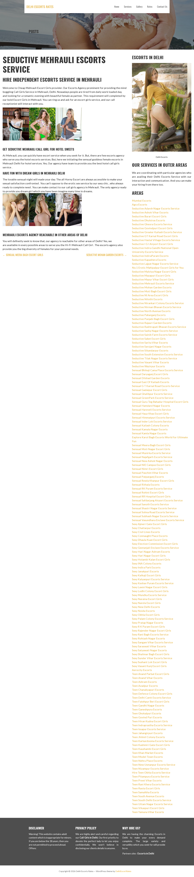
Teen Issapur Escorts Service (149, 729)
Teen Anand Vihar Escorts (147, 677)
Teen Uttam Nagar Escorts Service (152, 804)
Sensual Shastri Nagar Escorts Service (154, 508)
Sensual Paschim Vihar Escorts (150, 472)
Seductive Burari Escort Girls (149, 216)
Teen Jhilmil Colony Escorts (148, 737)
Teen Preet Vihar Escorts (147, 780)
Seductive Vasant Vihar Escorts (150, 362)
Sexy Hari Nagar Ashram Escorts (151, 551)
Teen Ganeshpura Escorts (147, 709)
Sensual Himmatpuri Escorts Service (153, 417)
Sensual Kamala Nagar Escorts (150, 429)
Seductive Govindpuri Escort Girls (152, 228)
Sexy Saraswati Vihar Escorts (149, 646)
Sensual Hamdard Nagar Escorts (151, 405)
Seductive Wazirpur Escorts (148, 366)
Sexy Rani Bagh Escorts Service (150, 634)
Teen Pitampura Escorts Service (150, 776)
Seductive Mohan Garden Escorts (152, 287)
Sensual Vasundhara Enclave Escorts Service (158, 520)
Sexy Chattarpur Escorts (146, 527)
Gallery (139, 6)
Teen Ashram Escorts (144, 681)
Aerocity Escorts (142, 669)
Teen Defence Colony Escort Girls (152, 693)
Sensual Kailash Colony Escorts (150, 425)
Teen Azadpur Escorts (145, 685)
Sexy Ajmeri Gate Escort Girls (149, 524)
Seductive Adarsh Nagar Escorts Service (155, 208)
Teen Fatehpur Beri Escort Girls (150, 701)
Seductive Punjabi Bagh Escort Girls (153, 318)
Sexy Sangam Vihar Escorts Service (152, 642)
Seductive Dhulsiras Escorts (148, 220)
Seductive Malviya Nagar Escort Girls (154, 271)
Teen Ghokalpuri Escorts (146, 713)
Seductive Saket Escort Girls (149, 338)
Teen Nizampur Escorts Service (150, 768)
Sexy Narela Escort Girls (146, 602)
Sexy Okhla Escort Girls (146, 614)
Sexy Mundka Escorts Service (149, 595)
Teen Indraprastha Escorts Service (152, 725)
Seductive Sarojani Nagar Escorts (151, 346)
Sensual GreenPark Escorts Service (152, 397)
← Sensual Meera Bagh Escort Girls (23, 255)
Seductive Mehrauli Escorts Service (153, 283)
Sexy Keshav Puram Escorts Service (153, 583)
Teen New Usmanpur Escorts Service (153, 764)
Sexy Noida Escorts (143, 610)
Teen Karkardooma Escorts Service (152, 740)
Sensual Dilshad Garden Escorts (151, 378)
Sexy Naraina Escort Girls (147, 598)
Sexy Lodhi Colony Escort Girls (150, 591)
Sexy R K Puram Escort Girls (148, 626)
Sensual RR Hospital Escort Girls (151, 496)
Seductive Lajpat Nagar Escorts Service (155, 263)
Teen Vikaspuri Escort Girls (148, 808)
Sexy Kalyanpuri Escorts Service (151, 579)
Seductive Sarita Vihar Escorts (150, 342)
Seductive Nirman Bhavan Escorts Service (156, 307)
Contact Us (162, 6)
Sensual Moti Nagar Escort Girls (151, 449)
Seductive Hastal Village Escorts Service (156, 240)
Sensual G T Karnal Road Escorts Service (156, 385)
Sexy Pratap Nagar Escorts (147, 622)
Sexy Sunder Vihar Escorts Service (152, 658)
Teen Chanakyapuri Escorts (148, 689)
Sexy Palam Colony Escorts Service (152, 618)
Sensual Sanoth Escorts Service (150, 504)
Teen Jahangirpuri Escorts (147, 733)
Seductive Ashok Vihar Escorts (150, 212)
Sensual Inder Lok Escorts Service (152, 421)
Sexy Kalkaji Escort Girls (146, 575)
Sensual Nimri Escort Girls (147, 468)
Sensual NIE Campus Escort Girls (151, 464)
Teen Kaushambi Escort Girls (149, 748)
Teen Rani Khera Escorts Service (151, 784)
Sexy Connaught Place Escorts (150, 535)
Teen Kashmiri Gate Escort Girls (151, 744)
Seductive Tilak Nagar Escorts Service (154, 358)
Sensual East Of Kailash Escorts (150, 382)
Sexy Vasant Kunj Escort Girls (149, 666)
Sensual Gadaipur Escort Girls (149, 389)
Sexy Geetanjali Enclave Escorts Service (155, 547)
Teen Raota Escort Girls (146, 788)
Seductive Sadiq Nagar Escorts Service (155, 330)
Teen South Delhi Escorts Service (151, 800)
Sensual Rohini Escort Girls (148, 492)
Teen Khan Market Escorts (147, 752)
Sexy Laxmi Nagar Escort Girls (149, 587)
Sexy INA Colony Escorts (146, 563)
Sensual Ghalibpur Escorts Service (152, 393)
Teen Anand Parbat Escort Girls (150, 673)
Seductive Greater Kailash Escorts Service (157, 232)
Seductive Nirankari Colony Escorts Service (158, 303)
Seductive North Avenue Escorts (151, 311)
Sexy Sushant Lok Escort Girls (149, 662)
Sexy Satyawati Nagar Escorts (149, 650)
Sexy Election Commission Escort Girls (155, 543)
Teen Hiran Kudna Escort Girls (150, 721)
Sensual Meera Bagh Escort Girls (151, 445)
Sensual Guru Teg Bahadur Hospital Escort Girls (160, 401)
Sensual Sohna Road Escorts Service (153, 512)
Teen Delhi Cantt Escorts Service (151, 697)
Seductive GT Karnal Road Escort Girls (155, 236)
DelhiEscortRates (123, 871)
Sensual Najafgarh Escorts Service (152, 456)
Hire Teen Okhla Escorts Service (151, 772)
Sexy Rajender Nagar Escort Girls (151, 630)
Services (127, 6)
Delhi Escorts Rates (39, 6)
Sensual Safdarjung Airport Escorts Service (157, 500)
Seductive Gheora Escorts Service (152, 224)
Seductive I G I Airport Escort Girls (152, 243)
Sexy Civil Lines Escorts (146, 531)
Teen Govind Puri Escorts (147, 717)
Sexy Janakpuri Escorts (145, 571)
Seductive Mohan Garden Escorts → (106, 255)
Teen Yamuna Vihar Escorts (148, 811)
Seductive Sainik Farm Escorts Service (154, 334)
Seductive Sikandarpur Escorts (150, 350)
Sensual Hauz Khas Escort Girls (150, 413)
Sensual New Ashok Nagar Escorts (152, 460)
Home (116, 6)
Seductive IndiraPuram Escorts (150, 255)
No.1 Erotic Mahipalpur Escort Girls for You (158, 267)
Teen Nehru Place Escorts (147, 760)
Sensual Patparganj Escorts (148, 476)
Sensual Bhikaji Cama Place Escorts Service (157, 370)
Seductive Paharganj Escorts (149, 314)
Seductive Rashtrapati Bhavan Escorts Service (159, 326)
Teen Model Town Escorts (147, 756)
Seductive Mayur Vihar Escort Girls (153, 279)
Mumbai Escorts (141, 200)
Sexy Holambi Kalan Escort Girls (151, 559)
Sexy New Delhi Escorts (146, 606)
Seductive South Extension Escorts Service (157, 354)
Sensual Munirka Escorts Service (151, 453)
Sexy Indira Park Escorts (146, 567)
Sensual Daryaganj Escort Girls (150, 374)
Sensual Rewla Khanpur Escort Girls (153, 480)
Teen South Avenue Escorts (148, 796)
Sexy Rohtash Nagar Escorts (148, 638)
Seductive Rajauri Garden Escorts (152, 322)
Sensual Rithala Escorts (146, 484)
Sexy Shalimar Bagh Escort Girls (150, 654)
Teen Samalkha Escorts (145, 792)
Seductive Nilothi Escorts (147, 299)
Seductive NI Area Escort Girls (150, 295)
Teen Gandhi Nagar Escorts (148, 705)
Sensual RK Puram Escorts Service (152, 488)
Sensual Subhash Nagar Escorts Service (155, 516)
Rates (149, 6)
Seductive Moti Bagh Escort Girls (151, 291)
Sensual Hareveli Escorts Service (151, 409)
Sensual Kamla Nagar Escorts (149, 433)
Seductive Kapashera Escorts (149, 259)
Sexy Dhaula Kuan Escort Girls (149, 539)
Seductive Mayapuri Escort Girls (151, 275)
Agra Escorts (139, 204)
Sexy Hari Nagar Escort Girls (149, 555)
